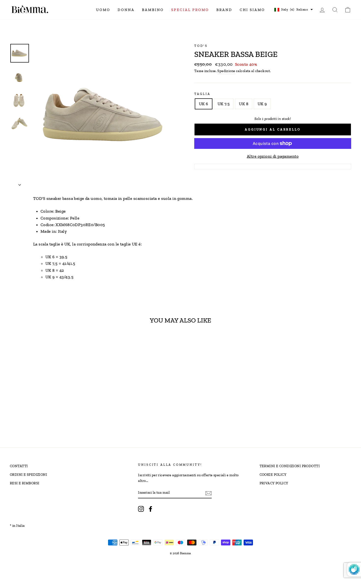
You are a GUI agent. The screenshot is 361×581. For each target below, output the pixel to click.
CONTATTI (19, 466)
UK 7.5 (224, 103)
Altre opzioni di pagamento (273, 156)
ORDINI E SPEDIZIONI (28, 474)
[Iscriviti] (208, 493)
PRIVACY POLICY (274, 483)
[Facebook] (150, 509)
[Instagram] (141, 509)
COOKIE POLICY (273, 474)
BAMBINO (153, 10)
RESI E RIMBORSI (24, 483)
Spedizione (226, 71)
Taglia (202, 94)
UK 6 (203, 103)
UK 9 (262, 103)
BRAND (224, 10)
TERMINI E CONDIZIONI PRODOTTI (290, 466)
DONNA (126, 10)
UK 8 (243, 103)
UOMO (103, 10)
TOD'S (201, 46)
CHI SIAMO (252, 10)
